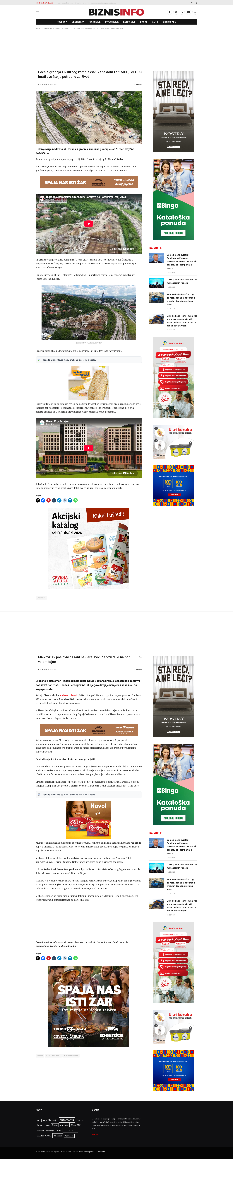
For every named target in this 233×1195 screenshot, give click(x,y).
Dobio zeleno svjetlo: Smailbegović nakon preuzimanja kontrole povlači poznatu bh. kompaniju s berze (182, 261)
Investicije (112, 22)
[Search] (192, 2)
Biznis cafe (169, 22)
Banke (144, 22)
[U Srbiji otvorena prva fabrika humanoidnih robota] (156, 283)
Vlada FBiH (76, 1125)
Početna (62, 22)
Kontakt (95, 1134)
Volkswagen (50, 1131)
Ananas (40, 1056)
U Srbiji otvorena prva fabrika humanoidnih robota (182, 281)
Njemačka (69, 1135)
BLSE (59, 1130)
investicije (70, 1130)
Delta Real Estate (53, 1056)
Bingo (55, 1125)
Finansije (95, 22)
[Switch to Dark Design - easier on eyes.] (196, 3)
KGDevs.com (100, 1151)
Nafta (38, 1120)
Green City (41, 598)
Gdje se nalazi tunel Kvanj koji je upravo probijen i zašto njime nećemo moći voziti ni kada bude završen (182, 320)
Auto (155, 22)
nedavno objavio (68, 695)
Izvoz (80, 1120)
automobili (67, 1120)
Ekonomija (78, 22)
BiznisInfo (42, 84)
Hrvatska (40, 1130)
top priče (64, 1125)
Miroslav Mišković (71, 1056)
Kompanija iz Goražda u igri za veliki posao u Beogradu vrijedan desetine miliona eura (181, 299)
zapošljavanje (50, 1120)
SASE (48, 1125)
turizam (58, 1135)
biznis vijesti (44, 1135)
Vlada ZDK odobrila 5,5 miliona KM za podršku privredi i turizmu (85, 3)
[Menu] (37, 12)
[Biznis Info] (116, 12)
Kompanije (129, 22)
